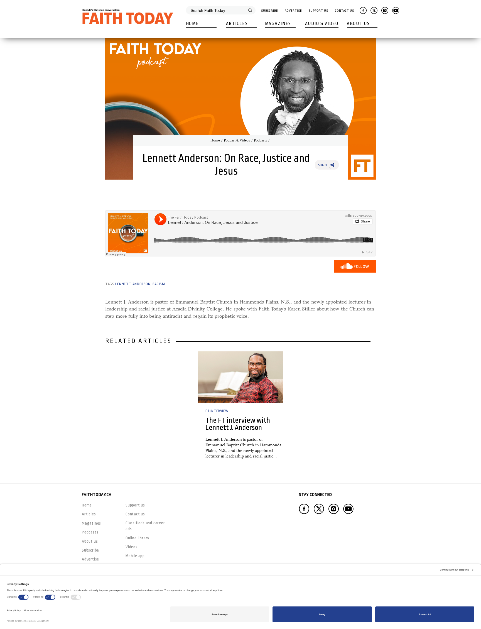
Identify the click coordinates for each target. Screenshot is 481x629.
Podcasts (260, 140)
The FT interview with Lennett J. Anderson (237, 424)
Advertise (293, 11)
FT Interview (216, 411)
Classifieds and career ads (145, 526)
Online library (137, 538)
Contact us (135, 514)
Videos (132, 547)
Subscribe (269, 11)
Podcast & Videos (237, 140)
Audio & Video (321, 23)
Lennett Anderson (133, 284)
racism (159, 284)
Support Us (318, 11)
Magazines (278, 23)
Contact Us (344, 11)
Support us (135, 505)
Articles (237, 23)
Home (192, 23)
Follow (361, 266)
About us (90, 541)
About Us (358, 23)
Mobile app (135, 556)
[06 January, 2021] (240, 377)
